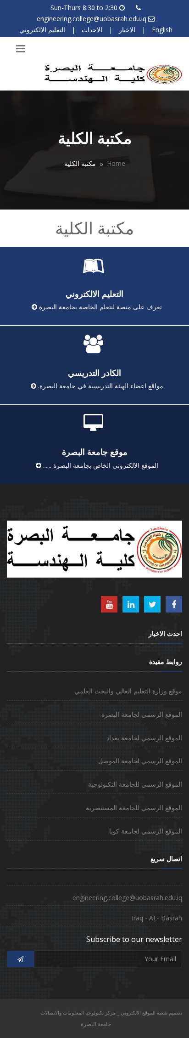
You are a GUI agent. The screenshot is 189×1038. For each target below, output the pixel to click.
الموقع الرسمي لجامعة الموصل (140, 760)
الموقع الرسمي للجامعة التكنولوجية (135, 784)
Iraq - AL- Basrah (157, 917)
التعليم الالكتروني (42, 29)
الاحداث (92, 29)
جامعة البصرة (96, 1024)
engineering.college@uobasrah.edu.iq (91, 18)
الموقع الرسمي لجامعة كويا (145, 831)
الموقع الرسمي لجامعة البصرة (141, 714)
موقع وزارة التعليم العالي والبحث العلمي (128, 690)
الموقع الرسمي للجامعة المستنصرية (134, 807)
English (162, 29)
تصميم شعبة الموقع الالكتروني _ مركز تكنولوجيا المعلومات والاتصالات (111, 1012)
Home (116, 163)
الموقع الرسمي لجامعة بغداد (144, 737)
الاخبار (127, 29)
